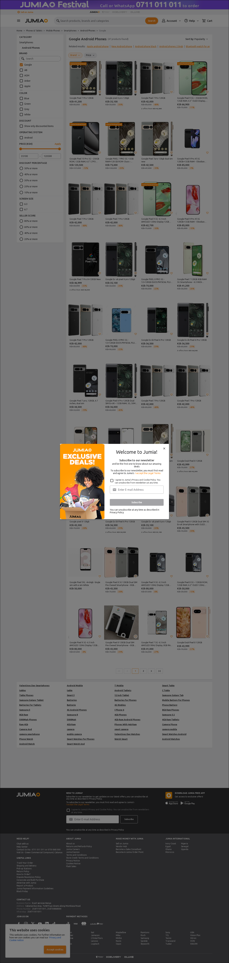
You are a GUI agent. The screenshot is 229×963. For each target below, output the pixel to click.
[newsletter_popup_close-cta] (164, 448)
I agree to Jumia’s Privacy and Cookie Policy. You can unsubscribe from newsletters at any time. (137, 481)
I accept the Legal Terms (148, 473)
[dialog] (114, 481)
